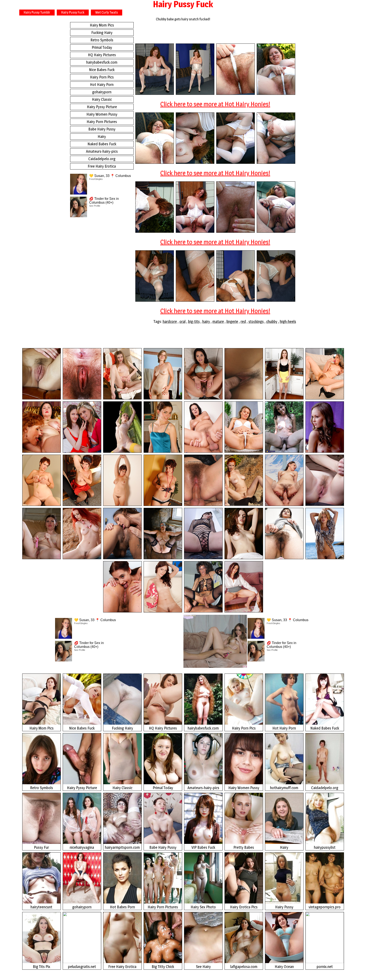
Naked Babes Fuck (101, 144)
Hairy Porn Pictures (102, 121)
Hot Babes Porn (122, 907)
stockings (256, 321)
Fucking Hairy (101, 32)
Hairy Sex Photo (203, 907)
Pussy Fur (41, 847)
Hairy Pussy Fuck (72, 12)
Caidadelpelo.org (101, 159)
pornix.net (325, 966)
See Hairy (203, 966)
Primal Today (102, 47)
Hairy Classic (102, 99)
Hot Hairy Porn (102, 84)
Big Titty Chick (163, 966)
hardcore (170, 321)
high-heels (288, 321)
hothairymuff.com (284, 788)
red (243, 321)
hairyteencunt (41, 907)
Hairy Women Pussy (101, 114)
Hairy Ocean (284, 966)
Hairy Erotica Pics (244, 907)
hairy (206, 321)
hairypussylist (325, 847)
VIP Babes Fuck (203, 847)
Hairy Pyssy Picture (102, 107)
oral (182, 321)
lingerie (232, 321)
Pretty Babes (243, 847)
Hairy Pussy (284, 907)
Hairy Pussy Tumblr (37, 12)
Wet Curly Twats (106, 12)
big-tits (194, 321)
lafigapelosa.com (243, 966)
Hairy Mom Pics (102, 25)
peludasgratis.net (82, 966)
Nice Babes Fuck (102, 69)
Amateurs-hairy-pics (102, 151)
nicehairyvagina (82, 847)
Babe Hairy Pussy (101, 129)
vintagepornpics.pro (325, 907)
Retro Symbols (101, 40)
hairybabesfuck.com (101, 62)
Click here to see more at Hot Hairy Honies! (215, 104)
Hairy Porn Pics (102, 77)
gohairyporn (101, 92)
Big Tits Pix (41, 966)
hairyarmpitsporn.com (122, 847)
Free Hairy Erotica (102, 166)
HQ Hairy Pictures (102, 55)
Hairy (102, 136)
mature (218, 321)
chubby (271, 321)
